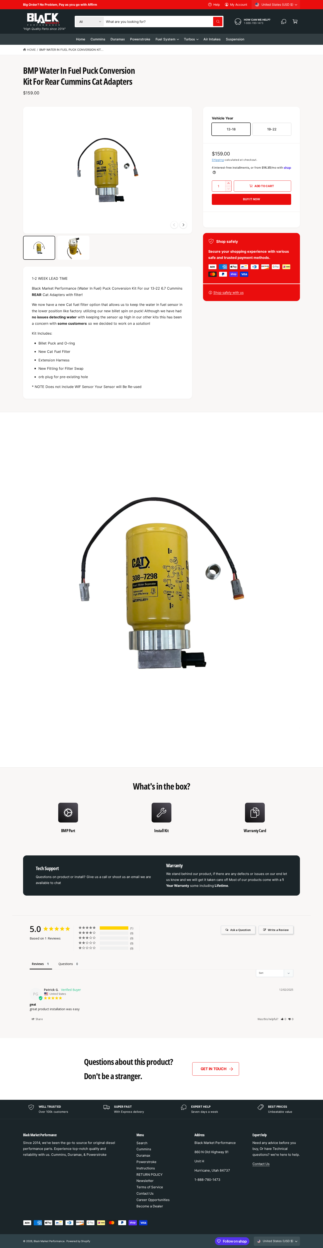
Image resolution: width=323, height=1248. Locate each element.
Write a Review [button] (278, 930)
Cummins (143, 1149)
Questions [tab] (65, 964)
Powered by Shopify (78, 1241)
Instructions (145, 1168)
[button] (295, 21)
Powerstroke (146, 1162)
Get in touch (214, 1069)
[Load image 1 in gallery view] (39, 248)
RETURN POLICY (149, 1174)
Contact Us (145, 1193)
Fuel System (165, 39)
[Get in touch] (283, 21)
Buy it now (251, 199)
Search (141, 1143)
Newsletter (145, 1181)
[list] (161, 820)
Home (31, 49)
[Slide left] (174, 224)
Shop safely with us (228, 292)
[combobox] (164, 21)
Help (216, 4)
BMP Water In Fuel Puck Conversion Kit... (71, 49)
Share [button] (39, 1019)
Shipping (218, 159)
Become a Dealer (149, 1206)
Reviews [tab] (38, 964)
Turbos (189, 39)
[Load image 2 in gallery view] (73, 248)
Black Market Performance (49, 1241)
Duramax (143, 1155)
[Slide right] (183, 224)
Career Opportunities (153, 1200)
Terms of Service (149, 1187)
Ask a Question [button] (240, 930)
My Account (238, 4)
